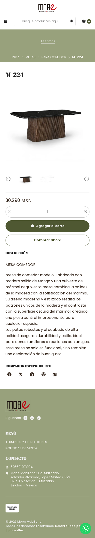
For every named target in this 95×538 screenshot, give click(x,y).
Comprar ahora (47, 240)
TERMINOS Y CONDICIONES (26, 442)
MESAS (31, 57)
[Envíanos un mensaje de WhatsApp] (85, 528)
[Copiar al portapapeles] (55, 375)
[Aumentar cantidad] (85, 211)
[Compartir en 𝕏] (21, 375)
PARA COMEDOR (54, 57)
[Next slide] (86, 179)
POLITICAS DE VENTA (21, 448)
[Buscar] (72, 21)
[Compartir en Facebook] (9, 375)
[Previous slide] (9, 179)
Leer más (48, 41)
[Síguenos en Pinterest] (38, 418)
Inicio (16, 57)
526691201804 (22, 467)
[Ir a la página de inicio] (47, 8)
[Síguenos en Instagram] (25, 418)
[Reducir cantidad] (10, 211)
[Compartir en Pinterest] (43, 375)
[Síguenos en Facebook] (32, 418)
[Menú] (5, 21)
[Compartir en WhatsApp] (32, 375)
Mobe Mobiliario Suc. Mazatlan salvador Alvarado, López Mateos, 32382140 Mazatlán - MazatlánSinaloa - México (40, 479)
